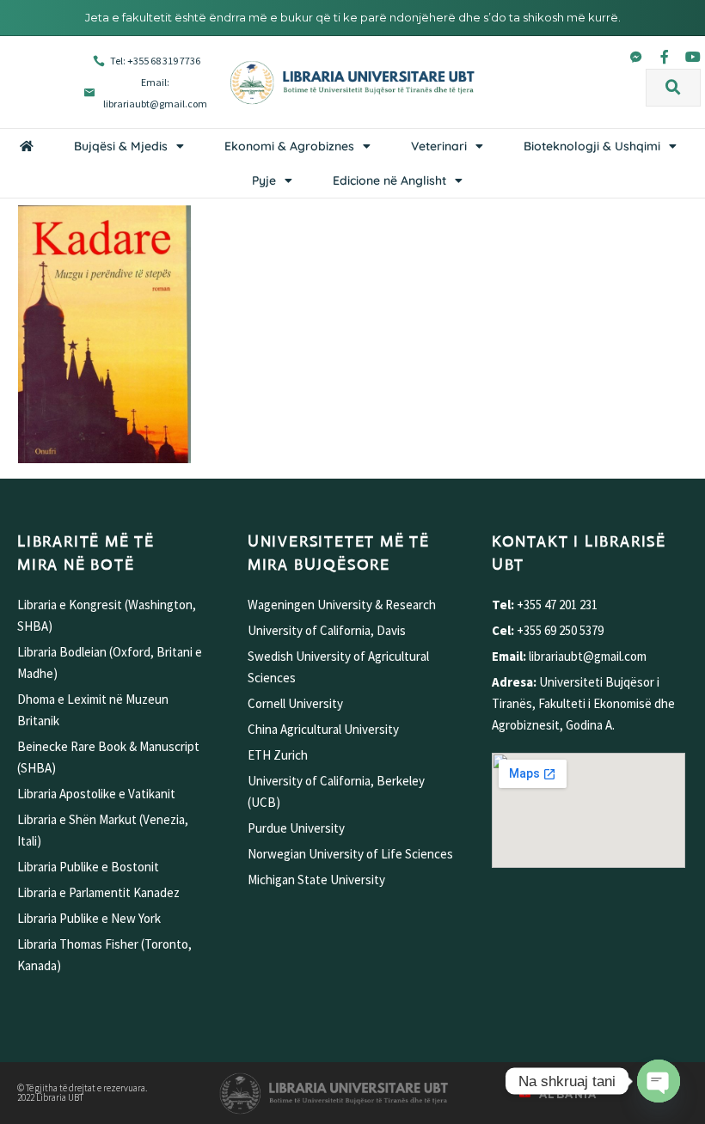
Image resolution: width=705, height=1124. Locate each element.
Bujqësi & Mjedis (121, 146)
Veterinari (439, 146)
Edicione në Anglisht (389, 180)
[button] (673, 87)
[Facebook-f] (665, 57)
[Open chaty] (658, 1081)
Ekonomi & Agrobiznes (289, 146)
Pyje (264, 180)
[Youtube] (693, 57)
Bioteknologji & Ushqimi (592, 146)
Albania (568, 1094)
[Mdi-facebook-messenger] (636, 57)
